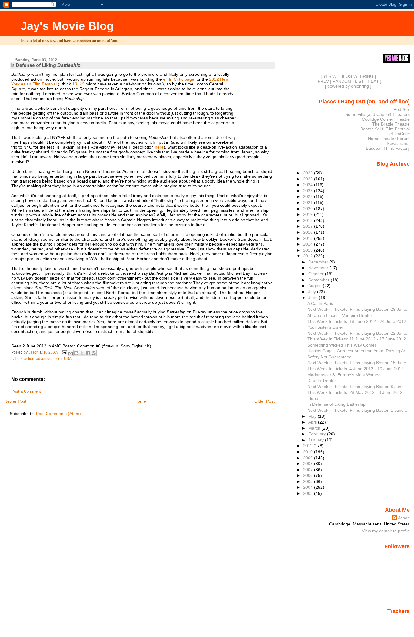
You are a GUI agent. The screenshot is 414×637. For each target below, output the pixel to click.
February (317, 433)
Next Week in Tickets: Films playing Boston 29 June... (358, 309)
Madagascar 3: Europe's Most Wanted (344, 374)
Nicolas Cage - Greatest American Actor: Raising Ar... (358, 350)
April (313, 422)
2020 (308, 208)
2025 (308, 178)
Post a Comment (26, 391)
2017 (308, 226)
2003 (308, 493)
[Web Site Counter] (399, 619)
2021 (308, 202)
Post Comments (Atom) (58, 413)
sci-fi (58, 358)
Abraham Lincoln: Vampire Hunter (339, 315)
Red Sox (401, 109)
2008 (308, 463)
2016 (308, 232)
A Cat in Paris (320, 303)
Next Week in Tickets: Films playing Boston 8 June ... (358, 386)
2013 (308, 250)
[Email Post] (64, 352)
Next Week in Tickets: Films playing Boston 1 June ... (358, 410)
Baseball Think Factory (388, 148)
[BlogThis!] (76, 353)
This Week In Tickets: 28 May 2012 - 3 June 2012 (354, 392)
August (315, 285)
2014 (308, 244)
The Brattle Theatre (391, 124)
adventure (44, 358)
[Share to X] (82, 353)
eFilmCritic (399, 133)
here (159, 147)
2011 (308, 445)
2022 (308, 196)
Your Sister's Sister (325, 327)
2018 (308, 220)
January (316, 440)
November (318, 267)
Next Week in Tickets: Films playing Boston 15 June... (358, 362)
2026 (308, 172)
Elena (312, 398)
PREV (323, 81)
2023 (308, 190)
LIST (359, 81)
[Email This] (71, 353)
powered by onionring (348, 86)
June (313, 297)
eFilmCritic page (178, 79)
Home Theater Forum (389, 138)
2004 (308, 487)
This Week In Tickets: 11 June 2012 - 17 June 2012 (356, 339)
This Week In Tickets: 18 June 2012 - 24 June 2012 (356, 321)
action (29, 358)
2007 (308, 469)
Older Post (264, 401)
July (312, 291)
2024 (308, 184)
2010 (308, 451)
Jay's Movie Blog (67, 25)
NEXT (373, 81)
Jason (404, 517)
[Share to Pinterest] (94, 353)
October (316, 273)
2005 (308, 481)
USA (68, 358)
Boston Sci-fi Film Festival (385, 128)
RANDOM (341, 81)
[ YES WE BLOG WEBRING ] (348, 76)
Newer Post (15, 401)
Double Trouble (322, 380)
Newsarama (398, 143)
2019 (308, 214)
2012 (308, 255)
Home (140, 401)
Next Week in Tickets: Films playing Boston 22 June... (358, 333)
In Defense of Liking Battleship (336, 404)
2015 (308, 238)
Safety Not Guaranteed (329, 356)
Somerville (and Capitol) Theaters (377, 114)
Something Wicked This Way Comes (342, 345)
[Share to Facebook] (88, 353)
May (313, 416)
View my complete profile (386, 530)
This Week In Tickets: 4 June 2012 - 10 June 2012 (355, 368)
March (315, 428)
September (319, 279)
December (318, 262)
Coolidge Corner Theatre (386, 119)
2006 (308, 475)
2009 (308, 457)
